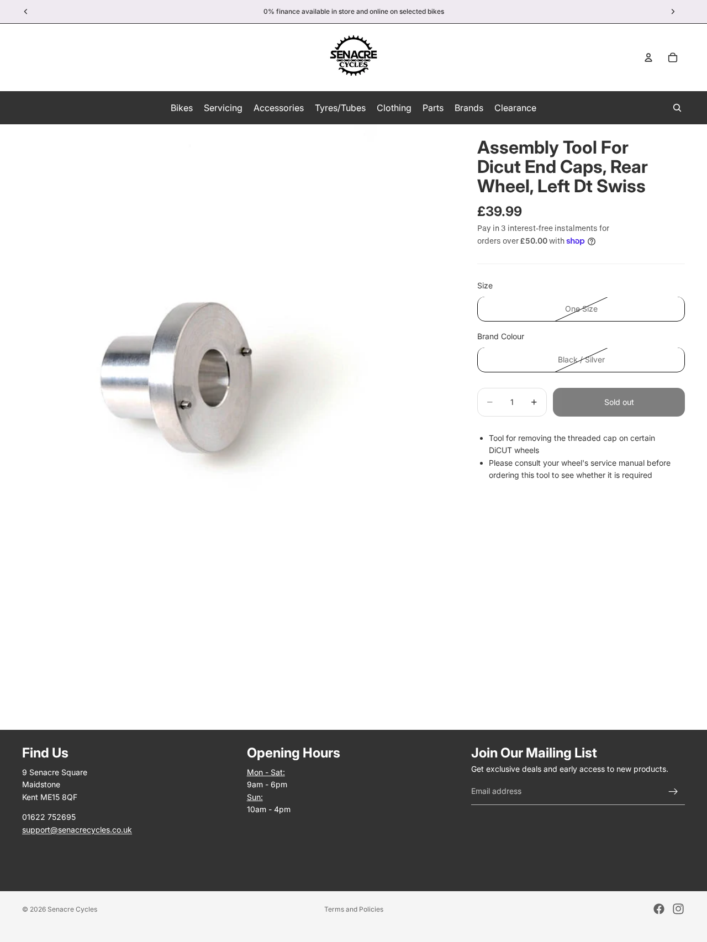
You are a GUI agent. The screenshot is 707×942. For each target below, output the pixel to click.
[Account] (648, 57)
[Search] (677, 108)
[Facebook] (659, 908)
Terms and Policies (353, 909)
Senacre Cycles (72, 909)
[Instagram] (678, 908)
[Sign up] (673, 791)
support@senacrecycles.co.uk (77, 829)
